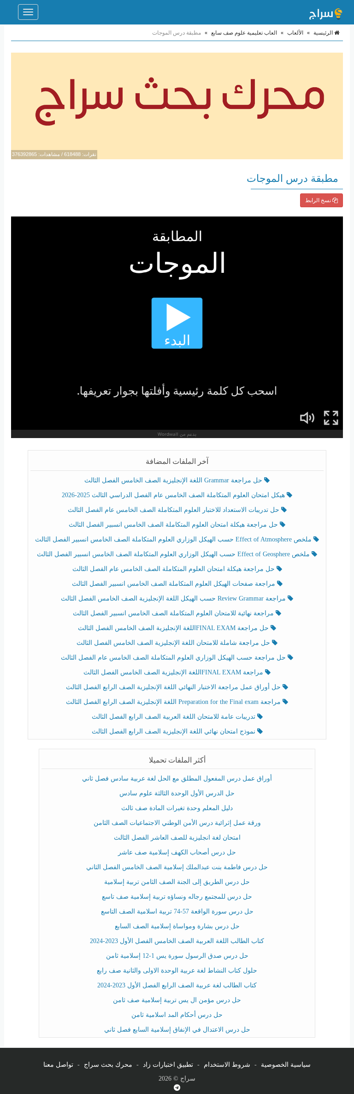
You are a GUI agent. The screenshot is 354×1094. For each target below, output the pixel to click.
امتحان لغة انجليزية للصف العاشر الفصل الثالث (177, 837)
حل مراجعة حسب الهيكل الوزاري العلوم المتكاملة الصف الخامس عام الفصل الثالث (174, 657)
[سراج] (325, 12)
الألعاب (295, 33)
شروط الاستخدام (227, 1064)
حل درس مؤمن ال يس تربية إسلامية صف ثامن (177, 1000)
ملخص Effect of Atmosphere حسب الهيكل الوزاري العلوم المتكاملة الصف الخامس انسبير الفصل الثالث (174, 539)
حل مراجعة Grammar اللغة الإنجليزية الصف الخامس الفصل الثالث (174, 480)
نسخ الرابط (318, 200)
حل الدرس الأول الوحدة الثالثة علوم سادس (177, 793)
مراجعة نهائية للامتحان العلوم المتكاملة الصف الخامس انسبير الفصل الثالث (174, 613)
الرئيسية (323, 33)
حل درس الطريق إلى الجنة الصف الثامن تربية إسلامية (177, 881)
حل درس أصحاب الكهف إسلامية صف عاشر (177, 852)
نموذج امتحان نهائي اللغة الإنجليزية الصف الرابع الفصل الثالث (174, 731)
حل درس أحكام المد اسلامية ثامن (177, 1014)
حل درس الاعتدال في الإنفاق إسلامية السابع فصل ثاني (177, 1029)
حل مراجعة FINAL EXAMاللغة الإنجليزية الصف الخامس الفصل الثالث (174, 628)
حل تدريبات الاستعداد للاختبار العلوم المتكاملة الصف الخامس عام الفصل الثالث (174, 509)
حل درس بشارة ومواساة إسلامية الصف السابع (177, 926)
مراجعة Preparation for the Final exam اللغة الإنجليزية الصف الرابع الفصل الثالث (174, 701)
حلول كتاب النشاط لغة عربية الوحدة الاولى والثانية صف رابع (177, 970)
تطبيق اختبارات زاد (168, 1064)
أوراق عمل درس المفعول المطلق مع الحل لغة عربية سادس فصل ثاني (177, 778)
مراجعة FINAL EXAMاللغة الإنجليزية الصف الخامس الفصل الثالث (174, 672)
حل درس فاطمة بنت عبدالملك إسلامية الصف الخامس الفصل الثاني (177, 867)
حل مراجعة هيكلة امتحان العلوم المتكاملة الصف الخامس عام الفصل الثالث (174, 568)
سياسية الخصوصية (286, 1064)
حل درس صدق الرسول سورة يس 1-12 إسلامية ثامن (177, 955)
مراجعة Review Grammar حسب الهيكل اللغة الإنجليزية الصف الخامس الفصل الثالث (174, 598)
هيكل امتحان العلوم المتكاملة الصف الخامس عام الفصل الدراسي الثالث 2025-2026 (174, 495)
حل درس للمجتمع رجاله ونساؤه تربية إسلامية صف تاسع (177, 896)
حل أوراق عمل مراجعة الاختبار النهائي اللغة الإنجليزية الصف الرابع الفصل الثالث (174, 687)
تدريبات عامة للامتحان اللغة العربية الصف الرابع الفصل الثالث (174, 716)
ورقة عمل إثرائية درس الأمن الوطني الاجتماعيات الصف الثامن (177, 822)
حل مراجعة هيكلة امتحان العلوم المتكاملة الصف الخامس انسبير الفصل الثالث (174, 524)
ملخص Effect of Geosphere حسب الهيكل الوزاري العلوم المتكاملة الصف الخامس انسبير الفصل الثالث (174, 554)
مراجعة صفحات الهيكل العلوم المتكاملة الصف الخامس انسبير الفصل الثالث (174, 583)
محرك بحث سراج (108, 1064)
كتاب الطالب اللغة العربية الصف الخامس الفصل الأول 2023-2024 (177, 941)
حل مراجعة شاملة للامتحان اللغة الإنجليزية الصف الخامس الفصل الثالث (174, 642)
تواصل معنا (58, 1064)
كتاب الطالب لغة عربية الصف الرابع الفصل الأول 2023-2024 (177, 985)
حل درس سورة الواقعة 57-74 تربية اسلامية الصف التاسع (177, 911)
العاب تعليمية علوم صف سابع (244, 33)
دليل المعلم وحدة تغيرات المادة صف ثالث (177, 808)
